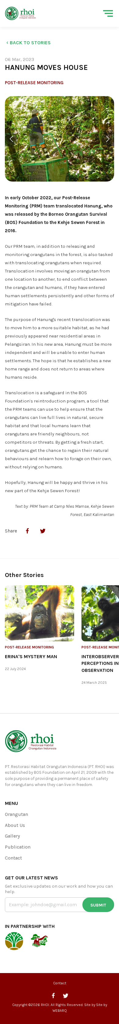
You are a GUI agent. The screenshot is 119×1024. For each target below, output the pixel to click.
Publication (18, 847)
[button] (11, 139)
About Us (15, 825)
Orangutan (16, 814)
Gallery (12, 836)
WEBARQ (59, 1010)
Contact (13, 858)
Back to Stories (30, 42)
